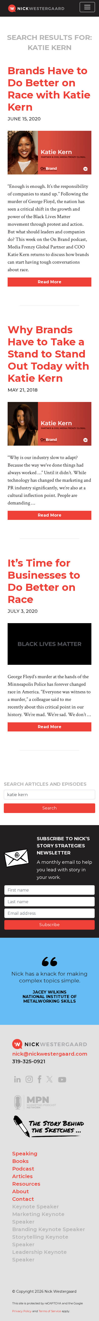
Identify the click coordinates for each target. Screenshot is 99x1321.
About (20, 1191)
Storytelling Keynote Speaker (40, 1241)
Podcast (23, 1169)
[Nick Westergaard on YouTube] (62, 1079)
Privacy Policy (21, 1311)
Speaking (24, 1154)
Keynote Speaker (35, 1207)
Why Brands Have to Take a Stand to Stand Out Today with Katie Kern (48, 353)
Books (20, 1161)
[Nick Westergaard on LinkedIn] (17, 1079)
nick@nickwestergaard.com (49, 1054)
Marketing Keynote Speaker (38, 1218)
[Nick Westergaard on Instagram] (29, 1079)
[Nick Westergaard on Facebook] (40, 1079)
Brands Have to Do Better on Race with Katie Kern (49, 88)
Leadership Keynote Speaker (39, 1256)
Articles (22, 1176)
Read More (49, 282)
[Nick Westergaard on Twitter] (49, 1079)
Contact (23, 1199)
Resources (26, 1184)
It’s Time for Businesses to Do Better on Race (44, 581)
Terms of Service (50, 1311)
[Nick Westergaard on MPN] (35, 1096)
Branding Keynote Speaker (48, 1229)
